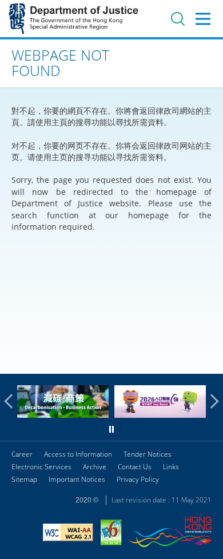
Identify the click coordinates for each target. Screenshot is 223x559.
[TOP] (207, 358)
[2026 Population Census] (160, 414)
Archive (94, 467)
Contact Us (135, 467)
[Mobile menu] (203, 18)
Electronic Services (41, 467)
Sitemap (24, 479)
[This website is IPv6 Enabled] (111, 534)
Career (22, 454)
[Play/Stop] (111, 429)
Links (171, 467)
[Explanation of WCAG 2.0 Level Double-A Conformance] (68, 534)
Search (177, 18)
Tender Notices (148, 454)
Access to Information (78, 454)
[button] (11, 401)
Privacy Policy (138, 479)
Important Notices (77, 479)
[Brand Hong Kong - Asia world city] (170, 533)
